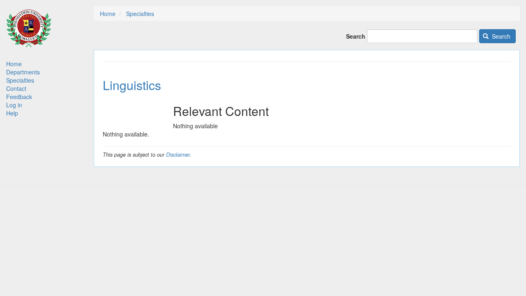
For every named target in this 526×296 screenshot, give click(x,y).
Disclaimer (177, 154)
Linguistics (132, 85)
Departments (23, 72)
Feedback (19, 96)
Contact (16, 88)
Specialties (20, 80)
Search (355, 36)
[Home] (28, 32)
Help (12, 113)
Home (14, 64)
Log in (14, 105)
